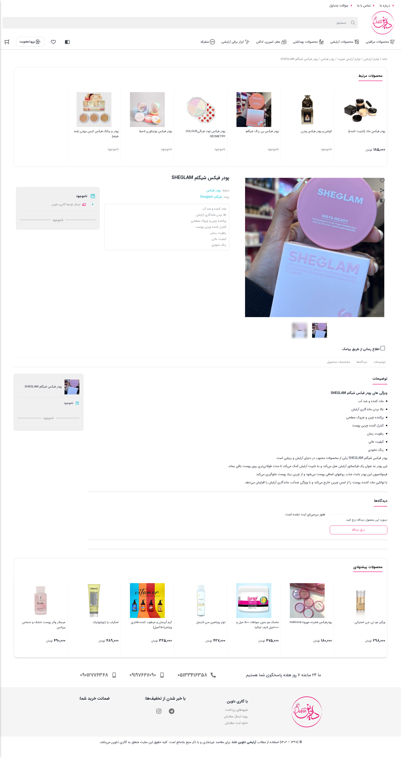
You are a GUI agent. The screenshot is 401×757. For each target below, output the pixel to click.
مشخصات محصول (338, 362)
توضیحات (379, 362)
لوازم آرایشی (371, 59)
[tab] (379, 362)
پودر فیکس (327, 59)
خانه (384, 59)
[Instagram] (159, 711)
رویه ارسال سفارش (236, 716)
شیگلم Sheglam (211, 196)
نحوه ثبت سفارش (236, 722)
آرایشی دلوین (247, 742)
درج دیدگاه (358, 530)
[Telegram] (171, 711)
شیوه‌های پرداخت (236, 709)
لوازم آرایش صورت (348, 59)
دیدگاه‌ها (362, 362)
